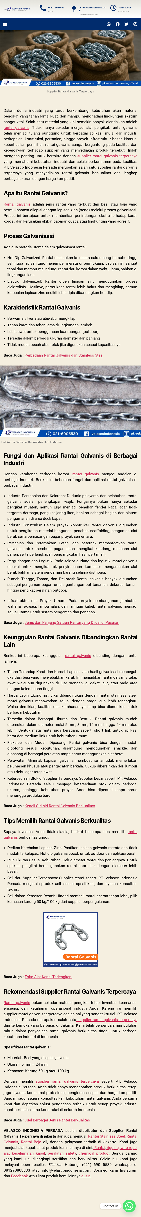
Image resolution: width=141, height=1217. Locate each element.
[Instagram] (135, 24)
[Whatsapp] (109, 24)
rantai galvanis (16, 127)
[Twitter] (126, 24)
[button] (5, 24)
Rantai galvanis (17, 204)
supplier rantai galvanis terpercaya (107, 156)
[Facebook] (118, 24)
